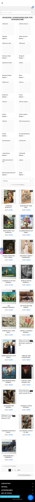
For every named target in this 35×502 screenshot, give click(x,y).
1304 (18, 470)
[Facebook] (1, 249)
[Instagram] (1, 252)
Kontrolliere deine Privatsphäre (10, 496)
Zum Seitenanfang (25, 475)
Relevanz (17, 181)
